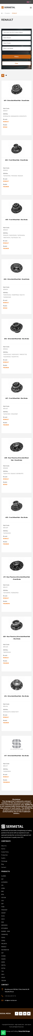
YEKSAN (3, 980)
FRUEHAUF (4, 910)
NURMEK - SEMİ (5, 931)
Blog (2, 864)
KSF (2, 879)
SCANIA (3, 956)
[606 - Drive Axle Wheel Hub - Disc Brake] (16, 327)
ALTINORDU (4, 882)
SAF (2, 953)
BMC (2, 891)
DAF (2, 903)
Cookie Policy (5, 852)
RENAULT (6, 121)
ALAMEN (3, 876)
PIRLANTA (4, 943)
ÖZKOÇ (3, 940)
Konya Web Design (24, 1031)
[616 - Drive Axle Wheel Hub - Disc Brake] (16, 685)
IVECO (3, 919)
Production (4, 855)
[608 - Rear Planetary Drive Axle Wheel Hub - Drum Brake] (16, 446)
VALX (2, 974)
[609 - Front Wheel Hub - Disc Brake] (16, 506)
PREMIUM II (6, 603)
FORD (2, 907)
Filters (16, 56)
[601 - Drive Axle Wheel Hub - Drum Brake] (16, 89)
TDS (2, 971)
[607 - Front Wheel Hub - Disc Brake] (16, 387)
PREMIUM (6, 186)
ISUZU (3, 916)
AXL (2, 885)
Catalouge (4, 861)
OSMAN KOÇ (4, 934)
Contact (3, 867)
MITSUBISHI (4, 928)
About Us (4, 846)
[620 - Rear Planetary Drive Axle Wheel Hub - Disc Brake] (16, 625)
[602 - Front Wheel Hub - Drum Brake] (16, 149)
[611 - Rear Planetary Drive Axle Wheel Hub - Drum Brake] (16, 566)
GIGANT (3, 913)
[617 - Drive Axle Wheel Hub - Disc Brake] (16, 744)
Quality (3, 858)
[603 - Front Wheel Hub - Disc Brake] (16, 208)
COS (2, 900)
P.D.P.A (3, 849)
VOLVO (3, 977)
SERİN (3, 962)
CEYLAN (3, 897)
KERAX (5, 127)
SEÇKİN (3, 959)
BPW (2, 894)
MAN (2, 922)
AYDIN (3, 888)
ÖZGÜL (3, 937)
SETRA (3, 968)
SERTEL (3, 965)
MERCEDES (4, 925)
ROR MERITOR (5, 950)
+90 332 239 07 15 (10, 996)
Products (7, 13)
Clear (16, 63)
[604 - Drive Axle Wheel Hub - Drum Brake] (16, 268)
